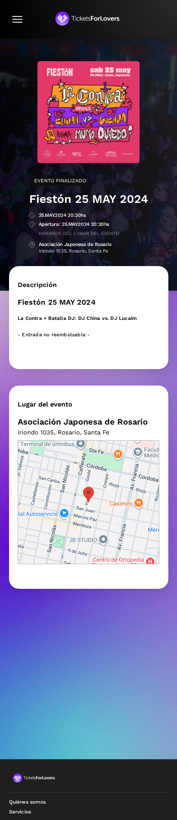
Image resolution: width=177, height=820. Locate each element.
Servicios (20, 812)
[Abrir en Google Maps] (88, 502)
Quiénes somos (27, 802)
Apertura (32, 224)
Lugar (32, 244)
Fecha (32, 215)
